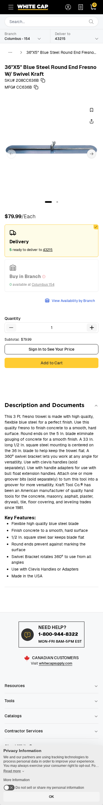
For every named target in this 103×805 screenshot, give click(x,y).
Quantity (13, 318)
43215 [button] (48, 250)
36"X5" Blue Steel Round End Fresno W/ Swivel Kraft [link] (60, 52)
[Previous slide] (11, 153)
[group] (51, 149)
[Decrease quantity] (11, 328)
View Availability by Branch (73, 301)
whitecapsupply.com (55, 663)
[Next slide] (91, 153)
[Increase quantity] (92, 328)
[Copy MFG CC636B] (36, 87)
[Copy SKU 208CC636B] (43, 80)
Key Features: (20, 518)
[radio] (51, 240)
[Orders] (81, 7)
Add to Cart (52, 362)
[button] (48, 202)
